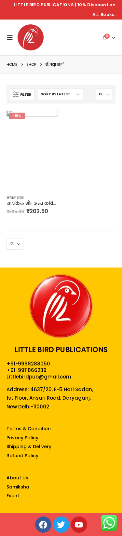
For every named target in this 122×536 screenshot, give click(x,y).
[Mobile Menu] (11, 37)
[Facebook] (43, 524)
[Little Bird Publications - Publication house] (31, 37)
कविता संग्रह (15, 198)
